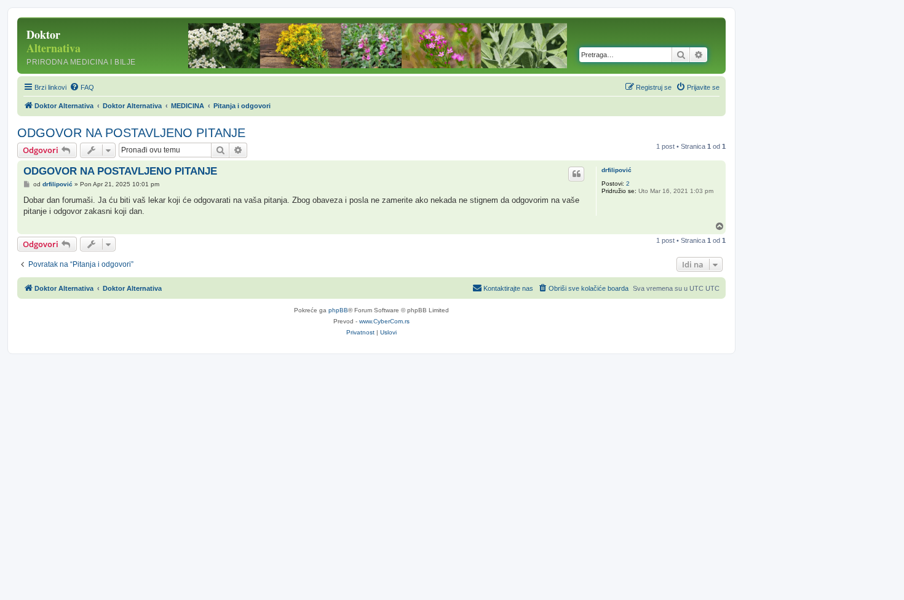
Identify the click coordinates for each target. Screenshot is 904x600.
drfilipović (616, 170)
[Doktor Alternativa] (98, 45)
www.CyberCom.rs (384, 321)
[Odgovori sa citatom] (576, 174)
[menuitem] (81, 87)
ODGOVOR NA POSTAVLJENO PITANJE (131, 133)
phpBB (338, 310)
